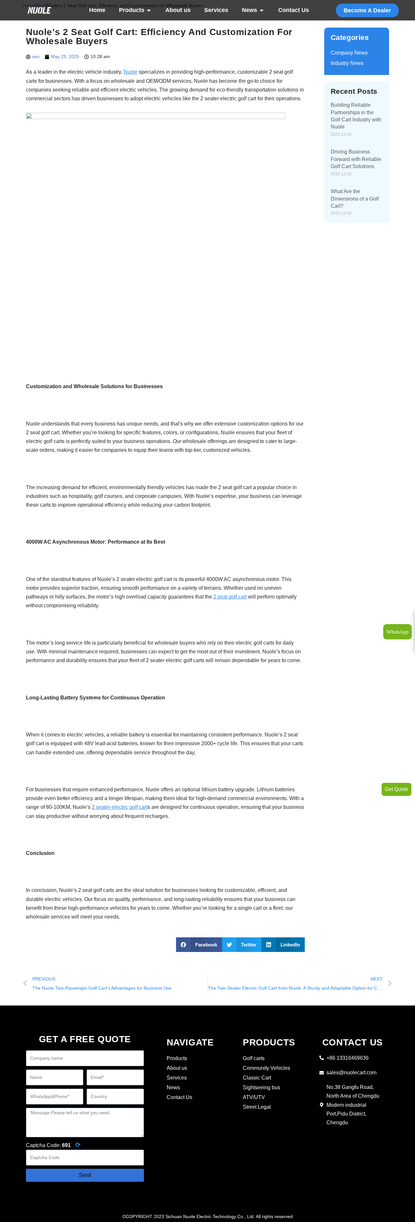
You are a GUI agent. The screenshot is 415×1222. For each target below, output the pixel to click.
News (249, 10)
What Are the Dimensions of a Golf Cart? (355, 199)
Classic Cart (257, 1077)
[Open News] (262, 10)
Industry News (347, 63)
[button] (199, 944)
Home (97, 10)
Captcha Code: (53, 1144)
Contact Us (293, 10)
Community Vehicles (266, 1068)
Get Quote (396, 789)
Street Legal (257, 1107)
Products (131, 10)
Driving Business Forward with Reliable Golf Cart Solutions (356, 159)
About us (178, 10)
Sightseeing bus (261, 1087)
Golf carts (254, 1058)
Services (216, 10)
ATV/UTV (254, 1097)
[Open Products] (149, 10)
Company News (349, 53)
